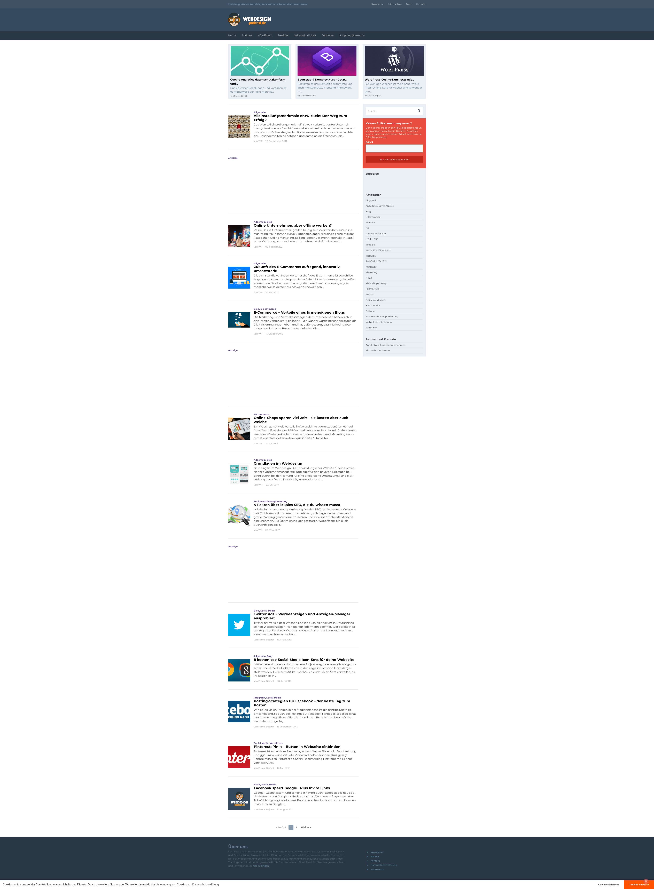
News (257, 784)
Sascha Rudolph (308, 95)
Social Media (267, 610)
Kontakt (421, 4)
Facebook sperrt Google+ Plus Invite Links (292, 788)
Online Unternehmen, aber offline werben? (293, 225)
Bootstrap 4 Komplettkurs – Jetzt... (322, 79)
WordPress (265, 35)
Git (367, 228)
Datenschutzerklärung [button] (205, 884)
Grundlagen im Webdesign (278, 463)
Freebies (282, 35)
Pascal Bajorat (240, 96)
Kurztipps (371, 266)
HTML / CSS (372, 239)
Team (409, 4)
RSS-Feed (401, 127)
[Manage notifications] (646, 881)
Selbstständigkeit (305, 35)
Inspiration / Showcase (378, 250)
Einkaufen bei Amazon (378, 350)
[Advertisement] (292, 183)
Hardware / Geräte (376, 233)
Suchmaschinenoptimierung (270, 501)
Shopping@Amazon (352, 35)
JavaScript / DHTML (376, 261)
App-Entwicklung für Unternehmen (386, 345)
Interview (371, 255)
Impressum (377, 869)
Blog (269, 221)
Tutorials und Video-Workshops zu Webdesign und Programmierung (249, 19)
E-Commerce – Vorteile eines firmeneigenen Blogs (299, 312)
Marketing (371, 272)
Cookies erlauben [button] (639, 884)
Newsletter (377, 4)
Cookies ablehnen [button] (608, 884)
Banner (374, 856)
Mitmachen (395, 4)
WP (260, 141)
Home (232, 35)
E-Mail (369, 142)
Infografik (259, 697)
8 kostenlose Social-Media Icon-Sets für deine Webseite (304, 660)
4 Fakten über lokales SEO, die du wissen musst (297, 505)
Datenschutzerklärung (383, 865)
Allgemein (260, 112)
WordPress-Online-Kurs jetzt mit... (389, 79)
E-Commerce (268, 308)
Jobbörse (327, 35)
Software (370, 311)
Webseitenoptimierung (379, 322)
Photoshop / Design (376, 283)
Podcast (247, 35)
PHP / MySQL (373, 289)
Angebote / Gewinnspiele (380, 205)
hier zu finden (261, 865)
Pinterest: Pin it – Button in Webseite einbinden (297, 747)
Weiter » (306, 827)
